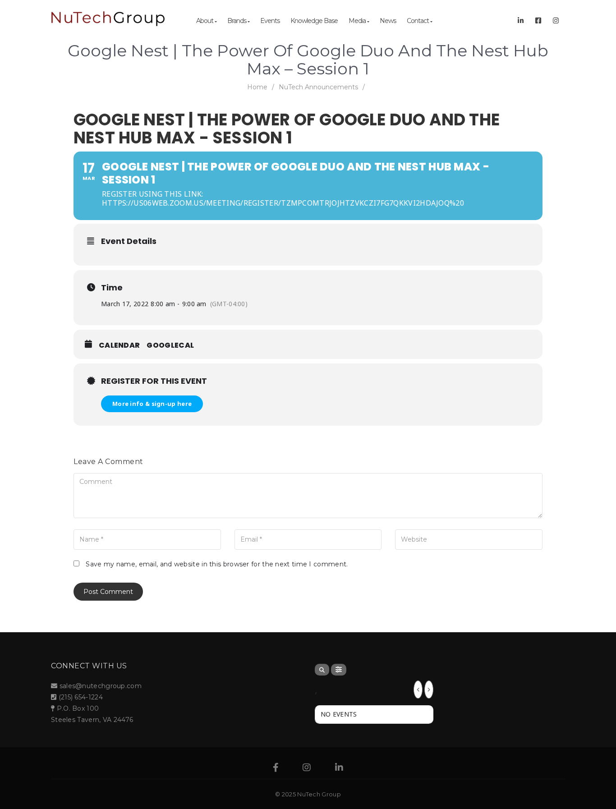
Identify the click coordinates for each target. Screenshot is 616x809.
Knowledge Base (314, 21)
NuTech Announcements (318, 87)
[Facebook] (276, 768)
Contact (418, 21)
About (205, 21)
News (388, 21)
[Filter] (338, 670)
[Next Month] (428, 689)
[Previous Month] (418, 689)
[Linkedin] (339, 768)
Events (270, 21)
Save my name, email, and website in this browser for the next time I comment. (217, 564)
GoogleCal (170, 345)
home (257, 87)
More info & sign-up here (152, 404)
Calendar (119, 345)
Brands (237, 21)
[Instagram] (306, 768)
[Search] (322, 670)
